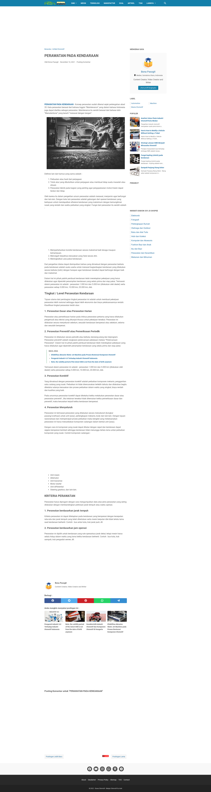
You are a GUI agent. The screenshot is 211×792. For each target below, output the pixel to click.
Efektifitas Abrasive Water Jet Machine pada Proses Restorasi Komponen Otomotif (83, 355)
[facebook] (52, 600)
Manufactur (109, 3)
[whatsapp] (102, 600)
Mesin (83, 3)
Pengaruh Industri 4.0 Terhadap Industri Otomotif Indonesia (74, 358)
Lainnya (150, 3)
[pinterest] (85, 600)
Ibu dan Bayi (136, 249)
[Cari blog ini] (165, 3)
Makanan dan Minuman (141, 257)
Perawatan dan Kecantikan (142, 253)
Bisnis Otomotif (137, 107)
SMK (73, 3)
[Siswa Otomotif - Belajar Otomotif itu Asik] (55, 3)
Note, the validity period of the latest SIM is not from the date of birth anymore (81, 362)
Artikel (131, 3)
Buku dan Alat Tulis (139, 232)
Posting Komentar (83, 62)
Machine (153, 103)
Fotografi (135, 220)
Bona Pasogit (148, 71)
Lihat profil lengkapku (148, 88)
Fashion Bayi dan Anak (141, 245)
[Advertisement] (105, 27)
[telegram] (118, 600)
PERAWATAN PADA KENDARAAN (59, 104)
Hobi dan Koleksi (138, 236)
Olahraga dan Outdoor (140, 228)
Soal (121, 3)
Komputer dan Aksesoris (141, 240)
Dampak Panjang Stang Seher (152, 168)
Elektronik (135, 215)
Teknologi (95, 3)
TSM (140, 3)
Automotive (135, 103)
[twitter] (69, 600)
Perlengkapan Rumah (140, 224)
